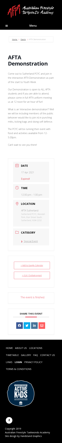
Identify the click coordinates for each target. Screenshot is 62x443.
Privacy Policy (33, 362)
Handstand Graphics (31, 436)
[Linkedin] (34, 325)
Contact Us (47, 355)
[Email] (42, 325)
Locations (35, 348)
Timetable (12, 355)
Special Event (31, 241)
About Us (21, 348)
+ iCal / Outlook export (32, 275)
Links (9, 362)
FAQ (35, 355)
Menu (33, 25)
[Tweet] (27, 325)
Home (15, 39)
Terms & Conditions (18, 369)
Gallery (26, 355)
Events (23, 39)
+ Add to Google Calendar (32, 265)
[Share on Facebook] (19, 325)
